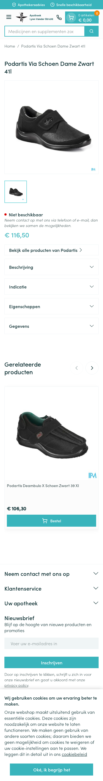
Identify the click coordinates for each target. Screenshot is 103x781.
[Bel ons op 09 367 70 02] (59, 17)
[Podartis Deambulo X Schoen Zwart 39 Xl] (51, 433)
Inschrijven (51, 662)
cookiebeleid (74, 754)
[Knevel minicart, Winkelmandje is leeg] (71, 17)
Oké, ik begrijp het (51, 770)
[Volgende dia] (92, 368)
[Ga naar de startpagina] (34, 17)
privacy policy (16, 685)
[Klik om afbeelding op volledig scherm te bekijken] (51, 127)
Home (9, 46)
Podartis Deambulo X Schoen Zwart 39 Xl (43, 485)
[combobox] (44, 31)
